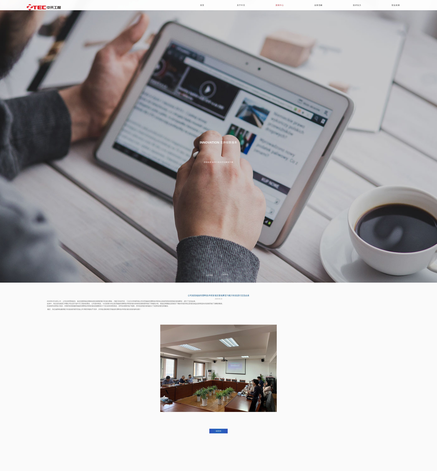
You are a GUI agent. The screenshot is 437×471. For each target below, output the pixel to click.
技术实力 (357, 5)
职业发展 (396, 5)
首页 (202, 5)
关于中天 (241, 5)
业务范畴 (318, 5)
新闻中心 (280, 5)
